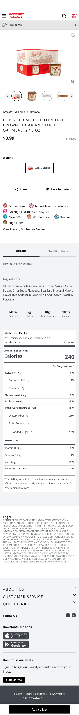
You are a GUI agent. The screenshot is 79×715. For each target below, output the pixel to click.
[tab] (21, 251)
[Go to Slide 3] (47, 95)
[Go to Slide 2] (31, 95)
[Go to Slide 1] (16, 95)
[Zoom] (73, 81)
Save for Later (60, 189)
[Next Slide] (71, 96)
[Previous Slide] (7, 96)
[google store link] (16, 647)
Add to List (40, 709)
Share (23, 189)
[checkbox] (73, 35)
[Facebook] (68, 616)
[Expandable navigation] (3, 16)
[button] (64, 16)
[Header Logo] (15, 16)
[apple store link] (16, 638)
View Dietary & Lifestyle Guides (24, 229)
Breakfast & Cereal (14, 112)
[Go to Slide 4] (62, 95)
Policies (18, 693)
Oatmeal (35, 112)
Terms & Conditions (36, 693)
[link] (58, 189)
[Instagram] (74, 616)
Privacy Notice (57, 693)
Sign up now (14, 679)
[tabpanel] (39, 374)
